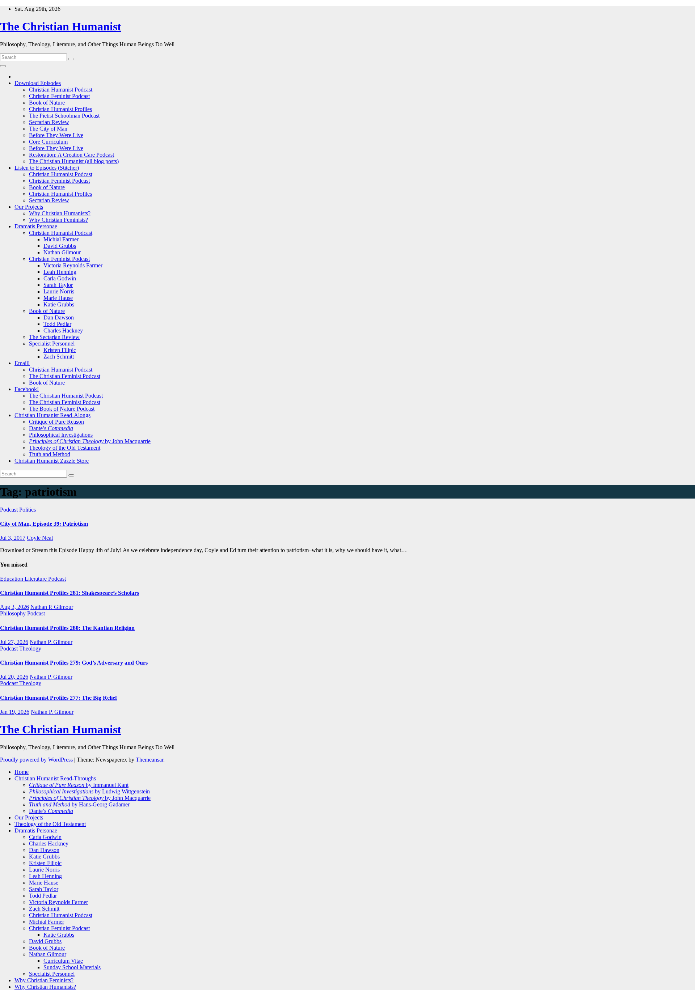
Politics (27, 510)
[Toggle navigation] (3, 66)
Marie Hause (58, 298)
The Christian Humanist (60, 26)
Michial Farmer (61, 239)
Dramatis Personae (35, 226)
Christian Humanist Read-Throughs (55, 778)
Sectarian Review (49, 122)
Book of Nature (47, 102)
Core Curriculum (48, 142)
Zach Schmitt (58, 356)
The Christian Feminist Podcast (64, 376)
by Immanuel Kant (79, 785)
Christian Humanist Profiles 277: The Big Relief (58, 698)
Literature (36, 579)
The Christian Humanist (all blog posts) (74, 161)
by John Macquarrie (90, 441)
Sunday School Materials (72, 967)
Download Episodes (37, 83)
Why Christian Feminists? (58, 220)
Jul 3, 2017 (12, 538)
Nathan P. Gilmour (51, 607)
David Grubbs (59, 246)
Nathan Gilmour (62, 252)
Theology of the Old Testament (64, 448)
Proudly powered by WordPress (37, 759)
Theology (30, 648)
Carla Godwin (59, 278)
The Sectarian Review (54, 337)
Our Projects (28, 207)
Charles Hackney (63, 330)
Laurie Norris (58, 291)
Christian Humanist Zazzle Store (51, 461)
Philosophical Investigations (61, 435)
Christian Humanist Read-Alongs (52, 415)
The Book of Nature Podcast (61, 409)
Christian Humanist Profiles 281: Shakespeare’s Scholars (69, 593)
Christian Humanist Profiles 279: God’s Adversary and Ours (74, 663)
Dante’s (51, 428)
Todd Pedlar (57, 324)
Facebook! (26, 389)
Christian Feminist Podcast (59, 96)
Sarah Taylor (58, 285)
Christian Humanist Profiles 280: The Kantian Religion (67, 628)
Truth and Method (49, 454)
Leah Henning (59, 272)
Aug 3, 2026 (14, 607)
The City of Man (48, 129)
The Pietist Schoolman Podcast (64, 116)
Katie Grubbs (58, 304)
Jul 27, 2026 (14, 642)
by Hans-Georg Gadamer (79, 804)
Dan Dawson (58, 317)
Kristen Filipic (59, 350)
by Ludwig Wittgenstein (89, 791)
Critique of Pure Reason (56, 422)
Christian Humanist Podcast (60, 89)
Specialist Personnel (52, 343)
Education (12, 579)
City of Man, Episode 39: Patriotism (44, 524)
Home (21, 772)
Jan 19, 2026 (14, 712)
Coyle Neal (40, 538)
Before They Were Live (56, 135)
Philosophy (13, 613)
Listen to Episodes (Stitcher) (46, 168)
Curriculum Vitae (63, 961)
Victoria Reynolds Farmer (72, 265)
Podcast (9, 510)
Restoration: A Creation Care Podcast (71, 155)
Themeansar (149, 759)
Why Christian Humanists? (59, 213)
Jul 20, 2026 (14, 677)
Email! (22, 363)
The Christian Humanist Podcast (66, 396)
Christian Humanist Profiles (60, 109)
